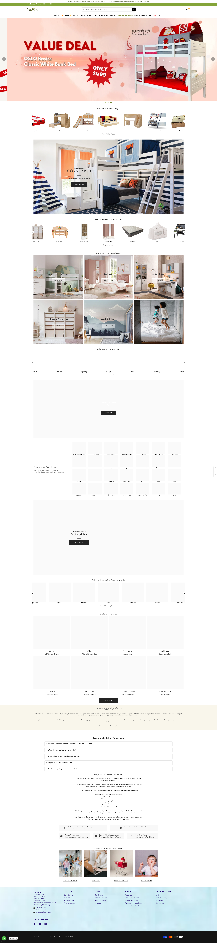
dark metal (127, 481)
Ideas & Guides (139, 15)
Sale (154, 15)
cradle (157, 602)
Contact (160, 15)
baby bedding (182, 602)
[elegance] (79, 489)
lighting (84, 372)
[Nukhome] (165, 632)
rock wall (59, 372)
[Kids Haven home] (32, 9)
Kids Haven (31, 4)
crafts (35, 372)
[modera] (110, 475)
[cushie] (182, 361)
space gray (111, 468)
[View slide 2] (108, 102)
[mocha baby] (158, 448)
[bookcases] (84, 231)
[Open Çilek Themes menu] (104, 15)
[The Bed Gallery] (127, 672)
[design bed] (35, 120)
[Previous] (32, 121)
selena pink (111, 495)
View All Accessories (108, 375)
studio (174, 468)
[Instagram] (40, 924)
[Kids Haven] (108, 177)
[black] (142, 475)
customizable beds (84, 131)
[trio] (158, 475)
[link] (83, 828)
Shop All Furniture (108, 245)
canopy (108, 372)
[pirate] (95, 461)
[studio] (174, 461)
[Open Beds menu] (78, 15)
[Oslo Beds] (127, 632)
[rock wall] (60, 361)
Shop (81, 15)
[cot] (157, 231)
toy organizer (35, 242)
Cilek (51, 4)
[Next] (184, 121)
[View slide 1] (105, 102)
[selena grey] (126, 489)
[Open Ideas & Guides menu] (146, 15)
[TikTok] (45, 924)
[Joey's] (51, 672)
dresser (133, 602)
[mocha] (95, 475)
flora (158, 495)
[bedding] (157, 361)
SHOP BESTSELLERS (121, 881)
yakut (174, 495)
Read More (108, 700)
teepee (133, 372)
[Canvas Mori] (165, 672)
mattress (133, 242)
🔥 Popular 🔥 (66, 15)
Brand (89, 15)
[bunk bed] (157, 120)
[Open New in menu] (60, 15)
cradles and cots (79, 454)
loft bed (133, 131)
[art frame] (84, 592)
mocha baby (158, 454)
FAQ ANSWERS (146, 881)
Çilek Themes (98, 15)
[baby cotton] (110, 448)
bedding (157, 372)
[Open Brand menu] (92, 15)
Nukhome (46, 4)
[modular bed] (60, 120)
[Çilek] (89, 632)
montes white (142, 468)
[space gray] (110, 461)
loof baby (142, 454)
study (182, 242)
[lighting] (84, 361)
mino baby (174, 454)
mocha (94, 481)
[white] (79, 475)
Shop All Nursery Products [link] (108, 606)
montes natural (158, 468)
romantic (95, 495)
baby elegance (126, 454)
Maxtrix (38, 4)
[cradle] (157, 592)
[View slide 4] (111, 102)
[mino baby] (174, 448)
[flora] (158, 489)
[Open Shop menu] (85, 15)
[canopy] (108, 361)
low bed (108, 131)
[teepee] (133, 361)
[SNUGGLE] (89, 672)
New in (56, 15)
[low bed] (108, 120)
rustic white (142, 495)
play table (59, 242)
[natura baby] (95, 448)
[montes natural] (158, 461)
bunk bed (157, 131)
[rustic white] (142, 489)
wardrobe (108, 242)
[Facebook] (34, 924)
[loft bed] (133, 120)
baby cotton (111, 454)
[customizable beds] (84, 120)
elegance (79, 495)
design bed (35, 131)
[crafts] (35, 361)
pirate (95, 468)
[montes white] (142, 461)
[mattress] (133, 231)
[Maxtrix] (51, 632)
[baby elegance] (126, 448)
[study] (182, 231)
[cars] (79, 461)
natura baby (95, 454)
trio (158, 481)
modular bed (59, 131)
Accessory (109, 15)
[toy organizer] (35, 231)
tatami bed (182, 131)
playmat (35, 602)
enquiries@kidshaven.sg (43, 912)
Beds (74, 15)
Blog (149, 15)
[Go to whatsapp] (4, 938)
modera (111, 481)
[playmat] (35, 592)
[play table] (60, 231)
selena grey (127, 495)
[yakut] (174, 489)
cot (157, 242)
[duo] (174, 475)
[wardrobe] (108, 231)
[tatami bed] (182, 120)
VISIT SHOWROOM (70, 881)
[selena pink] (110, 489)
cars (79, 468)
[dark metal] (126, 475)
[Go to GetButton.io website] (4, 941)
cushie (181, 372)
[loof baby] (142, 448)
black (143, 481)
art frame (84, 602)
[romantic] (95, 489)
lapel (127, 468)
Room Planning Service (124, 15)
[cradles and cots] (79, 448)
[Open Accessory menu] (115, 15)
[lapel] (126, 461)
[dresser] (133, 592)
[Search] (134, 9)
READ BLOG (96, 881)
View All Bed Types (108, 134)
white (79, 481)
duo (174, 481)
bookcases (84, 242)
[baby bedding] (182, 592)
